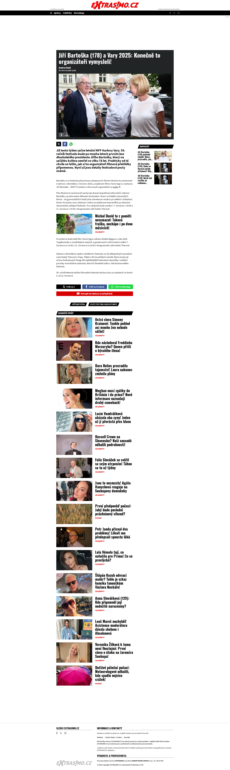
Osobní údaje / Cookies (113, 737)
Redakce (100, 737)
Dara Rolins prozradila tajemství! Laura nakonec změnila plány (113, 369)
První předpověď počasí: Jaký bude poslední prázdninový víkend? (113, 509)
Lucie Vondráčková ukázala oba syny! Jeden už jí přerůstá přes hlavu (113, 417)
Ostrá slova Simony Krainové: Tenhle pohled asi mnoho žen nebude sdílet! (112, 325)
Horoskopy (79, 12)
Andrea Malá (65, 67)
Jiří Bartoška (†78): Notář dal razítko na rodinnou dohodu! (145, 180)
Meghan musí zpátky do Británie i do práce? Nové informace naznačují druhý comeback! (113, 396)
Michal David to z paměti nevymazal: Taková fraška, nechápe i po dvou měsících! (114, 221)
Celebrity (67, 12)
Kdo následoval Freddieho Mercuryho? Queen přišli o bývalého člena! (113, 346)
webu (115, 186)
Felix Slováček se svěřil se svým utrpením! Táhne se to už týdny (113, 463)
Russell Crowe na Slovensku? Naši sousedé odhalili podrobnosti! (113, 440)
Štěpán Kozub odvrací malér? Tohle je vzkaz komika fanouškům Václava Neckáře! (111, 581)
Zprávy (57, 12)
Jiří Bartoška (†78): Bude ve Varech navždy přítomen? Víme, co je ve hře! (145, 168)
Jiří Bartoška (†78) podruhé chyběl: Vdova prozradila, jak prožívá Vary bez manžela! (145, 158)
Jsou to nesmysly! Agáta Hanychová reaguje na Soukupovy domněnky (113, 486)
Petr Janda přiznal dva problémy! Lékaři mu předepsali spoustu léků (112, 533)
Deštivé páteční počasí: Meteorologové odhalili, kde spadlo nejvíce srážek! (112, 673)
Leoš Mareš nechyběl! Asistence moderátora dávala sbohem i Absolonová (111, 627)
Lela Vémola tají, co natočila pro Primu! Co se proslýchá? (113, 556)
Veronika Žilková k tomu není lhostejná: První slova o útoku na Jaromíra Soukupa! (114, 650)
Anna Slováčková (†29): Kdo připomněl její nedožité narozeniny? (112, 602)
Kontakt (127, 737)
